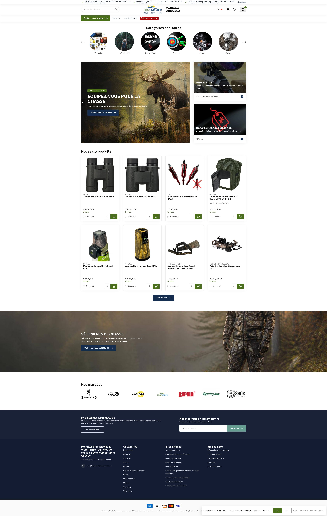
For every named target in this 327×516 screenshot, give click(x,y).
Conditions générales (174, 481)
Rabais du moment (149, 18)
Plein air (126, 483)
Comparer (90, 217)
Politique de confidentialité (176, 485)
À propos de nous (172, 450)
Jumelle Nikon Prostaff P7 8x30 (140, 196)
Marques (116, 18)
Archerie (126, 458)
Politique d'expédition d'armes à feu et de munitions (182, 472)
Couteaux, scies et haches (134, 470)
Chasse (126, 466)
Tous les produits (215, 466)
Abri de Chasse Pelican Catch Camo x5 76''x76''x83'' (224, 197)
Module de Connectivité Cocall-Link (98, 267)
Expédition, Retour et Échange (177, 454)
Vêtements (127, 491)
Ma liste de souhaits (216, 458)
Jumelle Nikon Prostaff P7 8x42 (98, 196)
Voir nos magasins (92, 429)
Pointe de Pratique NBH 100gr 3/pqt (182, 197)
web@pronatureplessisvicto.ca (99, 466)
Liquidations (128, 450)
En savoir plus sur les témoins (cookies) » (308, 510)
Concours (127, 487)
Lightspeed (193, 511)
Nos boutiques (130, 18)
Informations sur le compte (218, 450)
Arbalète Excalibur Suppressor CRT (225, 267)
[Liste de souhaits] (234, 9)
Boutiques (242, 2)
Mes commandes (214, 454)
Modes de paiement (173, 462)
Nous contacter (171, 466)
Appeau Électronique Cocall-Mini (141, 266)
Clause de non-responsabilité (177, 477)
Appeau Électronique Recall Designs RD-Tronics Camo (181, 267)
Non (287, 510)
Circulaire (127, 454)
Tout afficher (161, 297)
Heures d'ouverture (173, 458)
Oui (277, 510)
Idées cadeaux (129, 479)
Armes (126, 462)
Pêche (125, 474)
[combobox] (100, 9)
